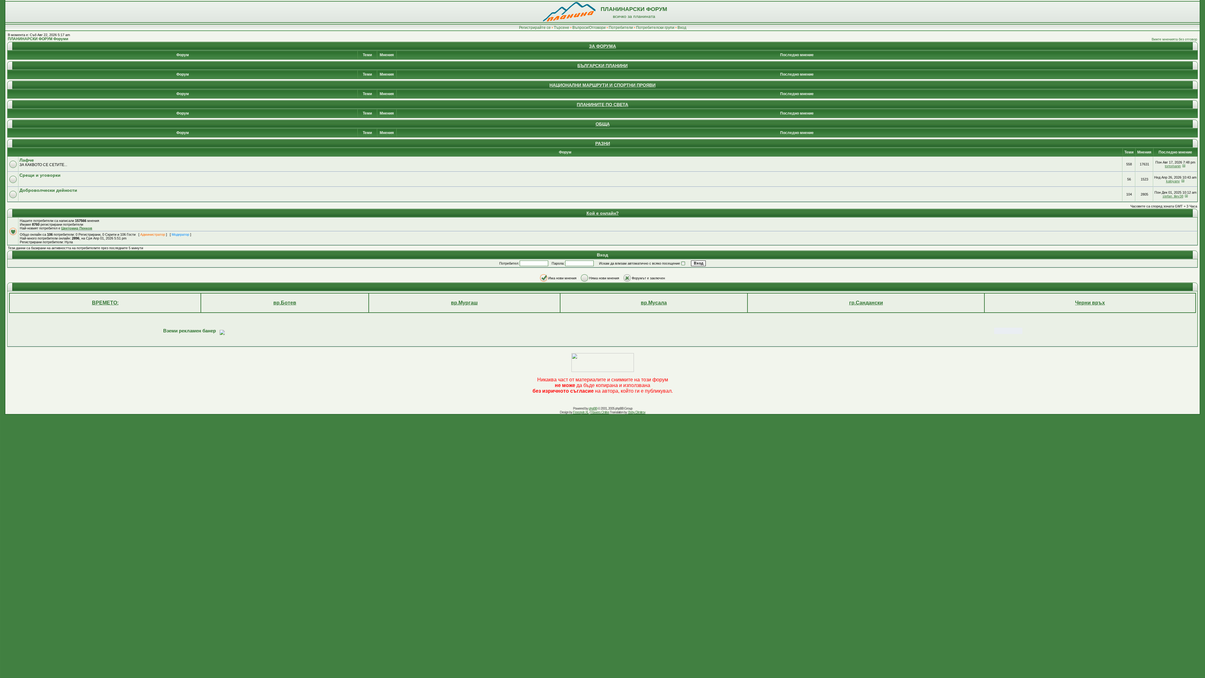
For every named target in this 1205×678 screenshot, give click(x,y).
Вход (681, 27)
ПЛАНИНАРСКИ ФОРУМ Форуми (38, 39)
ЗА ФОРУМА (602, 46)
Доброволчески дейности (48, 190)
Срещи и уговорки (40, 175)
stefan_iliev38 (1173, 196)
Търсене (561, 27)
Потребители (621, 27)
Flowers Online (600, 412)
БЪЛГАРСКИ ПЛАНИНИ (602, 65)
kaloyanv (1173, 181)
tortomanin (1173, 166)
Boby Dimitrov (636, 412)
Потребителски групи (655, 27)
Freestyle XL (581, 412)
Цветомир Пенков (76, 228)
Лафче (26, 160)
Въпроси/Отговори (589, 27)
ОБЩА (603, 123)
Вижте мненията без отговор (1174, 39)
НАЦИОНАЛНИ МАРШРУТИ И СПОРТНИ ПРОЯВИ (602, 85)
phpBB (593, 408)
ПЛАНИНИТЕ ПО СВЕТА (602, 104)
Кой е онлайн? (602, 213)
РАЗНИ (602, 143)
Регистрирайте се (535, 27)
